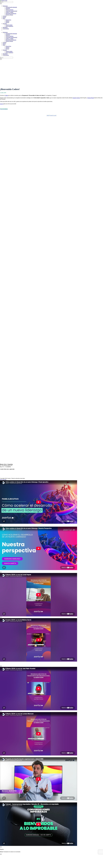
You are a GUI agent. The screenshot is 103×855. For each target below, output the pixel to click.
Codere (6, 95)
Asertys (1, 103)
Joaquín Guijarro (76, 97)
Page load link (3, 479)
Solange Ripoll (90, 97)
